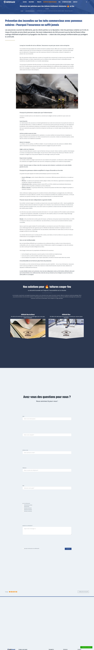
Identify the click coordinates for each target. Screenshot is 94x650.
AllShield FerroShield (28, 509)
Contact (75, 2)
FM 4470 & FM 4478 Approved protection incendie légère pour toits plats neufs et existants (28, 317)
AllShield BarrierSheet (28, 314)
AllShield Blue (66, 314)
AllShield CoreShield (28, 508)
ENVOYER (68, 548)
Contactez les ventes (86, 647)
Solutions (31, 2)
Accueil (25, 2)
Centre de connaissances (50, 2)
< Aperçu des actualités (83, 591)
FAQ (59, 2)
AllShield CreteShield (28, 511)
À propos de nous (66, 2)
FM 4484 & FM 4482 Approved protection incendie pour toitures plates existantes (66, 317)
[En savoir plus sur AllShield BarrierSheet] (27, 329)
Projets (39, 2)
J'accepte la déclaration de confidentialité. (31, 548)
